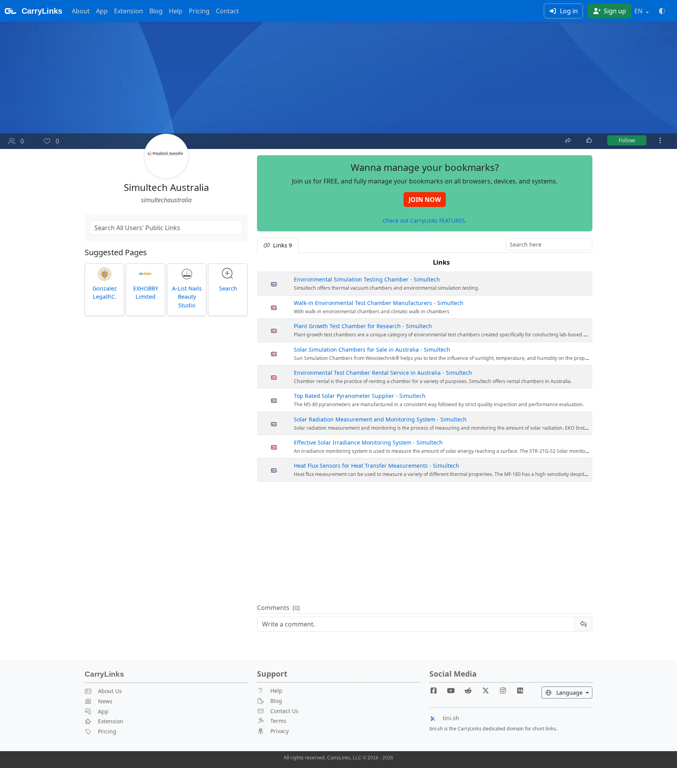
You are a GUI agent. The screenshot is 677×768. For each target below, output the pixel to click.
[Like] (590, 140)
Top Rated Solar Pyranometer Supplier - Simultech (359, 395)
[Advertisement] (424, 543)
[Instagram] (506, 690)
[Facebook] (436, 690)
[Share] (569, 139)
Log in (568, 11)
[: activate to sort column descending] (274, 262)
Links (441, 262)
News (105, 701)
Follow (627, 140)
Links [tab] (282, 245)
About (81, 11)
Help (176, 11)
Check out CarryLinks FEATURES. (425, 220)
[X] (488, 690)
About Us (110, 691)
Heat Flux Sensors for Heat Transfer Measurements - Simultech (376, 465)
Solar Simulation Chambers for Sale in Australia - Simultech (372, 349)
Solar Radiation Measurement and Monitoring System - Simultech (380, 419)
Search (228, 288)
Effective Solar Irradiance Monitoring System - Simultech (368, 442)
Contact (227, 11)
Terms (278, 720)
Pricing (199, 11)
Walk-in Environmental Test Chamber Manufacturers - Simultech (378, 303)
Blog (156, 11)
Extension (128, 11)
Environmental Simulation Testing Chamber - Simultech (367, 279)
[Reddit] (471, 690)
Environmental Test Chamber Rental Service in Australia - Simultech (383, 372)
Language (573, 692)
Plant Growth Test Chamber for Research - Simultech (363, 326)
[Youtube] (454, 690)
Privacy (279, 731)
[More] (660, 140)
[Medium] (520, 690)
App (102, 11)
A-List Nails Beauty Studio (187, 297)
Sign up (614, 11)
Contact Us (284, 711)
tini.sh (451, 718)
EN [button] (639, 11)
